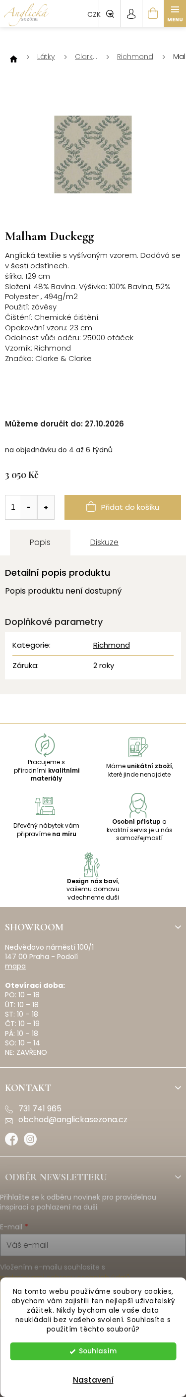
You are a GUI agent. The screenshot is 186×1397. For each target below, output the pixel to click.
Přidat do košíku (130, 507)
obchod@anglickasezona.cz (72, 1119)
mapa (15, 966)
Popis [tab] (40, 542)
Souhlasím (98, 1351)
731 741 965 (40, 1108)
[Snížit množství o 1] (28, 507)
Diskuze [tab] (104, 542)
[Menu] (175, 13)
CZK (95, 14)
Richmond (111, 645)
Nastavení (93, 1380)
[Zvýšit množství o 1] (45, 507)
